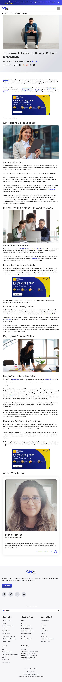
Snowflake (43, 626)
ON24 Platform (6, 620)
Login (22, 620)
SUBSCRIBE (7, 585)
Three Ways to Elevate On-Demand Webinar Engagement (19, 13)
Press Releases (6, 662)
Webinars (4, 623)
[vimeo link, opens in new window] (17, 594)
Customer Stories (45, 641)
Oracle (42, 628)
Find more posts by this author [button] (44, 552)
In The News (5, 659)
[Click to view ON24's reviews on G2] (31, 602)
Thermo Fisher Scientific (47, 639)
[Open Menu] (58, 8)
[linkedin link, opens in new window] (24, 594)
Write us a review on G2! (31, 606)
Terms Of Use (34, 669)
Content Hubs (6, 633)
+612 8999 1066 (29, 659)
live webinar (15, 379)
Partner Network (6, 652)
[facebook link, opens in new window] (4, 594)
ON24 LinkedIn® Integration (9, 639)
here (21, 580)
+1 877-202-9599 (31, 653)
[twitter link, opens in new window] (10, 594)
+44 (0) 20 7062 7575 (31, 655)
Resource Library (26, 626)
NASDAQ (43, 633)
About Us (4, 649)
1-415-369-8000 (33, 651)
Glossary (23, 636)
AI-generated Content (8, 626)
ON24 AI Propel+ (6, 641)
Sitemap (26, 669)
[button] (59, 3)
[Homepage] (8, 8)
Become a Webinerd (26, 639)
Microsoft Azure (45, 620)
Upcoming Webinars (26, 628)
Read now (9, 3)
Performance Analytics (8, 636)
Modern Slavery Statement (31, 674)
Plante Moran (44, 631)
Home (3, 13)
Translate (4, 628)
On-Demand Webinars (27, 631)
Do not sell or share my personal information (31, 676)
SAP (42, 623)
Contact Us (24, 649)
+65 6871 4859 (31, 657)
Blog (8, 13)
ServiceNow (44, 636)
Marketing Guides (26, 633)
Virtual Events (6, 631)
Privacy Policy (31, 671)
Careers (4, 657)
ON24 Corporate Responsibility (10, 654)
